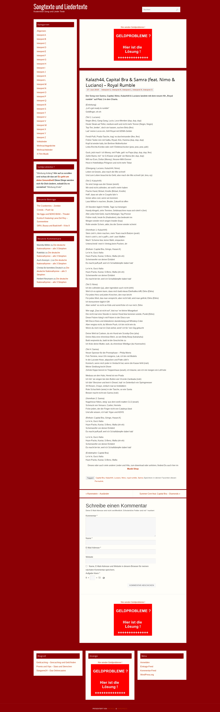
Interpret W (42, 125)
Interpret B (41, 39)
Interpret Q (41, 100)
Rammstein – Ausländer (97, 494)
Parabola (111, 709)
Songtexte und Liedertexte (60, 7)
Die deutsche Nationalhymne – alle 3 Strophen (53, 271)
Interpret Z (41, 137)
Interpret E (41, 51)
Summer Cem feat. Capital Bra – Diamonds (160, 494)
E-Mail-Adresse (93, 548)
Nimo (124, 478)
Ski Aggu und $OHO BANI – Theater (53, 214)
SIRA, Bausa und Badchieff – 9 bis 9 (53, 226)
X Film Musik (43, 154)
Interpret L (127, 90)
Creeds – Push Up (45, 210)
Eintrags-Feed (146, 666)
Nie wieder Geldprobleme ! (133, 27)
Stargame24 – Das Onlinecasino (51, 671)
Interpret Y (41, 133)
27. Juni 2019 (93, 90)
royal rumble (132, 478)
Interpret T (41, 113)
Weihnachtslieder (45, 150)
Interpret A (41, 35)
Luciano (117, 478)
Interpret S (148, 90)
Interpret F (41, 55)
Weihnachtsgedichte (46, 146)
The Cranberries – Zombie (49, 206)
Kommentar (91, 516)
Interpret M (41, 84)
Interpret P (41, 96)
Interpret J (41, 72)
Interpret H (41, 64)
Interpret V (41, 121)
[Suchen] (177, 10)
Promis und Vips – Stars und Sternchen (54, 666)
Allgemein (41, 31)
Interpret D (41, 47)
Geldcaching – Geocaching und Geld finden (56, 662)
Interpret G (41, 60)
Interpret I (41, 68)
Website (89, 557)
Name (89, 538)
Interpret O (41, 92)
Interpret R (41, 105)
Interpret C (106, 90)
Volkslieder (42, 141)
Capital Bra (100, 478)
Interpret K (116, 90)
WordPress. (122, 709)
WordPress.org (147, 675)
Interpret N (137, 90)
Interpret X (41, 129)
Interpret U (41, 117)
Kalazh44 (109, 478)
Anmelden (145, 662)
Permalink (99, 481)
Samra (140, 478)
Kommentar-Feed (148, 671)
